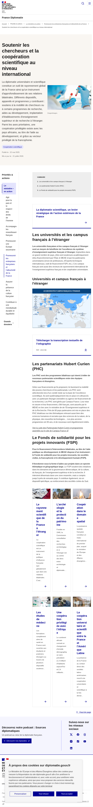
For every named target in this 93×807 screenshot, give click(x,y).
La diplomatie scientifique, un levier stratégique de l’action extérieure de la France (58, 213)
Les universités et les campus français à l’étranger (55, 181)
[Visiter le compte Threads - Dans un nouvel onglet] (84, 734)
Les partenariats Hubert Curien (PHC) (51, 186)
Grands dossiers (8, 322)
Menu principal (89, 3)
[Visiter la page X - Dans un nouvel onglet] (71, 734)
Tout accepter (67, 794)
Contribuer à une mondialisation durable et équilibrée (10, 308)
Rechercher (82, 3)
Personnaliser (20, 794)
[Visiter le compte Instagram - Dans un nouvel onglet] (71, 741)
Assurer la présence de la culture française (10, 289)
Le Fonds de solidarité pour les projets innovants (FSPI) (57, 190)
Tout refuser (44, 794)
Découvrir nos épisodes (17, 741)
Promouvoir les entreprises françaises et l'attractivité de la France (65, 24)
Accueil (4, 24)
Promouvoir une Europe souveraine (10, 245)
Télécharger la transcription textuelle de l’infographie (59, 342)
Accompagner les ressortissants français (10, 230)
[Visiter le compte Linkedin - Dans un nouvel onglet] (71, 748)
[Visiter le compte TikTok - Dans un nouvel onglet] (78, 741)
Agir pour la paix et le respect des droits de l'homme (9, 209)
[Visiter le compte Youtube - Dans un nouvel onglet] (84, 741)
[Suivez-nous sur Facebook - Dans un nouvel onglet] (78, 734)
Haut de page (85, 712)
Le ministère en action (33, 24)
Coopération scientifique (12, 147)
